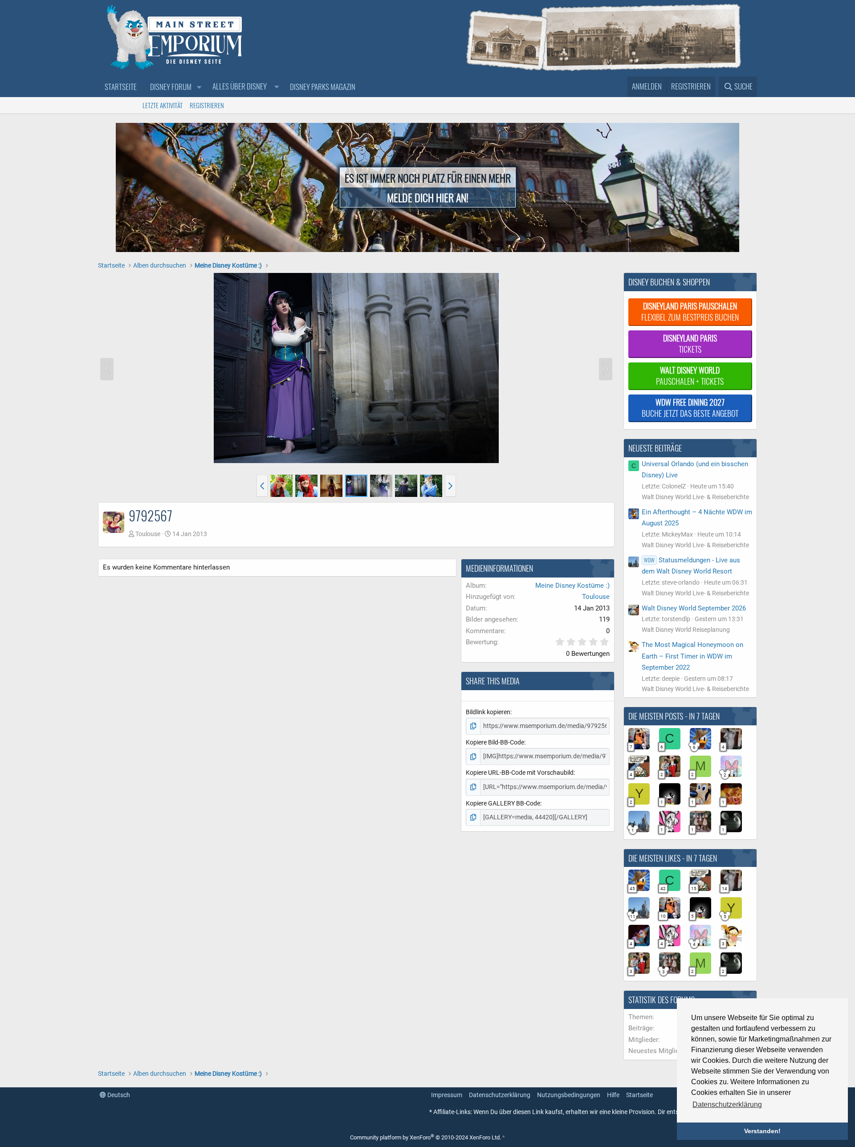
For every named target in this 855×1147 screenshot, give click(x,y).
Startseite (121, 86)
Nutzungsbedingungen (568, 1094)
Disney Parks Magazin (322, 86)
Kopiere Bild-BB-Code (495, 742)
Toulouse (147, 533)
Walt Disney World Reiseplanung (686, 629)
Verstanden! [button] (762, 1131)
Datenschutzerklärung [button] (727, 1104)
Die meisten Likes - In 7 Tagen (672, 858)
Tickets (690, 343)
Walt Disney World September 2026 (694, 608)
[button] (199, 87)
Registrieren (207, 105)
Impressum (446, 1094)
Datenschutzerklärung (499, 1094)
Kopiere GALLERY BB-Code (503, 803)
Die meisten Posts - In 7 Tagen (674, 716)
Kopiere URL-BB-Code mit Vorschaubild (520, 772)
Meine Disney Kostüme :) (572, 586)
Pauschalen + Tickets (690, 375)
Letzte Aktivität (162, 105)
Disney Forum (170, 86)
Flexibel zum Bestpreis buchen (690, 311)
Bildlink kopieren (488, 712)
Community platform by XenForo (425, 1137)
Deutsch (118, 1094)
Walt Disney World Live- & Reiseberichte (695, 496)
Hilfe (613, 1094)
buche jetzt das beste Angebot (690, 407)
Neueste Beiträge (655, 448)
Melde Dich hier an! (427, 197)
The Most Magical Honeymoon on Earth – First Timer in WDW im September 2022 (692, 656)
